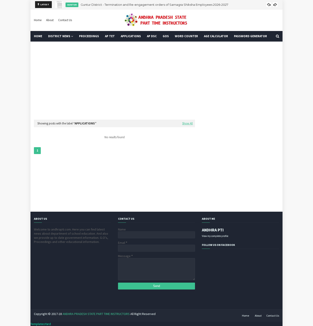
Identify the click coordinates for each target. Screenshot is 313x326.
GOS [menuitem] (166, 36)
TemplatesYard (40, 324)
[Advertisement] (156, 80)
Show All (187, 123)
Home (37, 20)
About (50, 20)
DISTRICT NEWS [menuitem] (59, 36)
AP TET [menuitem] (110, 36)
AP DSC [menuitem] (152, 36)
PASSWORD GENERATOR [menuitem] (250, 36)
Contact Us (65, 20)
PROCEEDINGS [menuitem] (89, 36)
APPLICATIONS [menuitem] (131, 36)
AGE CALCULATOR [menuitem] (216, 36)
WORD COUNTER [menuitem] (186, 36)
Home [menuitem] (38, 36)
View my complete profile (215, 236)
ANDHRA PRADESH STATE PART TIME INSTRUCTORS (96, 314)
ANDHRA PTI (213, 230)
